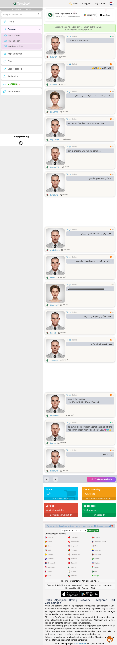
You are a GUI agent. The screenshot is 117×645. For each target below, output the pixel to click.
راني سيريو (108, 454)
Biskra (74, 36)
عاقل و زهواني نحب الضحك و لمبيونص (96, 233)
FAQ (93, 588)
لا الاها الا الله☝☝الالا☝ (102, 68)
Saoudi (53, 333)
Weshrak (23, 3)
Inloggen (86, 3)
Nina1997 (54, 112)
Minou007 (54, 167)
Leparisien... (55, 140)
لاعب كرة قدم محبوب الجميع (101, 178)
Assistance (110, 639)
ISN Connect (80, 643)
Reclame (66, 585)
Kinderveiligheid (72, 588)
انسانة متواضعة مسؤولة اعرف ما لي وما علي (93, 95)
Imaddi (53, 277)
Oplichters (75, 581)
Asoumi (53, 84)
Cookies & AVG (53, 585)
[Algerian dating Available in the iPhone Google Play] (89, 592)
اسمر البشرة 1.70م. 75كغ (102, 344)
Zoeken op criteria (103, 479)
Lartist (53, 443)
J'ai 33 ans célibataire (78, 40)
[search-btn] (38, 14)
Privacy (85, 585)
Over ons (76, 585)
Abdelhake (55, 250)
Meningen (94, 581)
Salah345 (54, 471)
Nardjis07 (54, 305)
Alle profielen (14, 35)
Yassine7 (54, 360)
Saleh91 (53, 57)
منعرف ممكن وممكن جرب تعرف (98, 316)
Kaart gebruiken (15, 46)
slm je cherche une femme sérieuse (84, 151)
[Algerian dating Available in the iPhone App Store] (70, 592)
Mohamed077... (57, 415)
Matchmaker (14, 41)
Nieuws (64, 581)
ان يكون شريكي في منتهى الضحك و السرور (94, 261)
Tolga (68, 36)
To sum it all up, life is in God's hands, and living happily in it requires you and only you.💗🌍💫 (90, 428)
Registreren (100, 3)
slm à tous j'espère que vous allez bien (86, 123)
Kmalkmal (54, 195)
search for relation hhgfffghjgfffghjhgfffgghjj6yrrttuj (83, 400)
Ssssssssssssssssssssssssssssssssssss (86, 289)
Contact (85, 588)
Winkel (84, 581)
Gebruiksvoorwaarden (101, 585)
